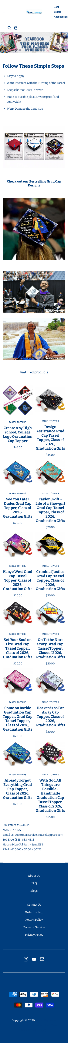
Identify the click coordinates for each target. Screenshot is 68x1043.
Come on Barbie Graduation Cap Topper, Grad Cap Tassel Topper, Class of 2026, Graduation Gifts (18, 719)
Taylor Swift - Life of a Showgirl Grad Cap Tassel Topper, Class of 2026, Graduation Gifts (50, 510)
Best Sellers (57, 9)
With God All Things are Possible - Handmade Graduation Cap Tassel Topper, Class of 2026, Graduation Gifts (50, 795)
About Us (34, 875)
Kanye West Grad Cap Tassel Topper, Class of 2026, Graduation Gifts (17, 580)
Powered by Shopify (34, 1030)
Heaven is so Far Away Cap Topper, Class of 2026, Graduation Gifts (50, 716)
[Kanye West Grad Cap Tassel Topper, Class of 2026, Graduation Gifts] (18, 545)
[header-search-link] (9, 27)
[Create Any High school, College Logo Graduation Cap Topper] (18, 400)
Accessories (59, 17)
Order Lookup (34, 912)
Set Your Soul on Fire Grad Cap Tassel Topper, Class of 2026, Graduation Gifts (17, 648)
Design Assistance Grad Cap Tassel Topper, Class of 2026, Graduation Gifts (50, 438)
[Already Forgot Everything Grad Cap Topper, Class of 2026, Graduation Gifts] (18, 753)
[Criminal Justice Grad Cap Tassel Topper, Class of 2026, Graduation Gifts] (50, 545)
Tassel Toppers (17, 422)
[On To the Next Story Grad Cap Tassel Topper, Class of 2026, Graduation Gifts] (50, 613)
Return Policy (34, 919)
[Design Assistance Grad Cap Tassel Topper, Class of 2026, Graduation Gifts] (50, 400)
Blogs (34, 890)
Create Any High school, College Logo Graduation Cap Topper (17, 434)
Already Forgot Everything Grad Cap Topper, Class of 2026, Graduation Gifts (17, 789)
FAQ (34, 883)
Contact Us (34, 904)
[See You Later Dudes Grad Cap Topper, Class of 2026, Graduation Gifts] (18, 472)
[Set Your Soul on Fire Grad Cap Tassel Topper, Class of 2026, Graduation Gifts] (18, 613)
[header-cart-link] (16, 27)
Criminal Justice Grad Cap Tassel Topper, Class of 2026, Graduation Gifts (50, 580)
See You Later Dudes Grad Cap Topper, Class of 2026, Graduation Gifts (17, 508)
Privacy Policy (34, 934)
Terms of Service (34, 927)
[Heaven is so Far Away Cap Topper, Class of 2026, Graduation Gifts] (50, 681)
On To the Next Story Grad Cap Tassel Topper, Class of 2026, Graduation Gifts (50, 648)
